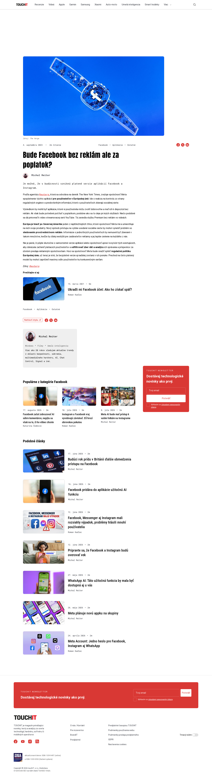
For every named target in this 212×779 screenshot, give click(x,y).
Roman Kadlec (75, 295)
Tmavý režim (186, 735)
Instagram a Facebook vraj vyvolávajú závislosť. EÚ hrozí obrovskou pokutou (77, 418)
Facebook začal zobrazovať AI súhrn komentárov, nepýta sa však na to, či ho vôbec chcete (38, 418)
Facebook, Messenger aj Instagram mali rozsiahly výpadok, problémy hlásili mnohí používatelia (97, 522)
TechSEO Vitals (44, 771)
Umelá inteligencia (131, 4)
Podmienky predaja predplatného (123, 735)
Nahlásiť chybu (31, 320)
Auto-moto (111, 4)
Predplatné (75, 740)
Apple (62, 4)
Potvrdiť (166, 398)
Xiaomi (98, 4)
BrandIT (74, 735)
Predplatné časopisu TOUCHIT (122, 725)
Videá (51, 4)
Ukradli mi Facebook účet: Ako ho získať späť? (100, 290)
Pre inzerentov (77, 730)
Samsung (85, 4)
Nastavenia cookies (117, 744)
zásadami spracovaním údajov (160, 700)
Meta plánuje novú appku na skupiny (93, 613)
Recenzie (39, 4)
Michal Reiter (40, 175)
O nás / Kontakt (77, 725)
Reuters (44, 194)
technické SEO (21, 771)
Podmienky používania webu (121, 730)
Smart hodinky (152, 4)
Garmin (72, 4)
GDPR (110, 739)
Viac (166, 4)
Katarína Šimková (32, 426)
